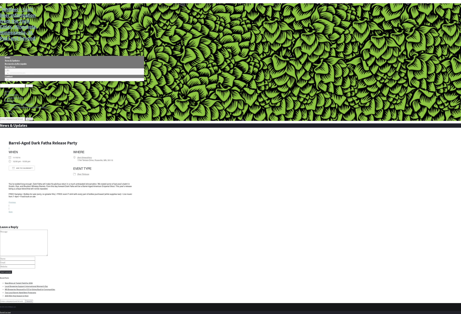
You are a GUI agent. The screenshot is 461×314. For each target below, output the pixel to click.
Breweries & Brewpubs (16, 63)
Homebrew (10, 67)
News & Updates (11, 94)
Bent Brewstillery (84, 157)
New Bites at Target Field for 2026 (19, 283)
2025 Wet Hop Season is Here (16, 296)
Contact (8, 76)
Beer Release (83, 174)
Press (11, 80)
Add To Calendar (23, 168)
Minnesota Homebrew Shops (17, 70)
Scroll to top (5, 312)
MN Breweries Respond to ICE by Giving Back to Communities (30, 289)
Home (7, 91)
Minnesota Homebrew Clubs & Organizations (22, 73)
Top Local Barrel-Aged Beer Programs (20, 292)
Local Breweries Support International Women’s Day (26, 286)
